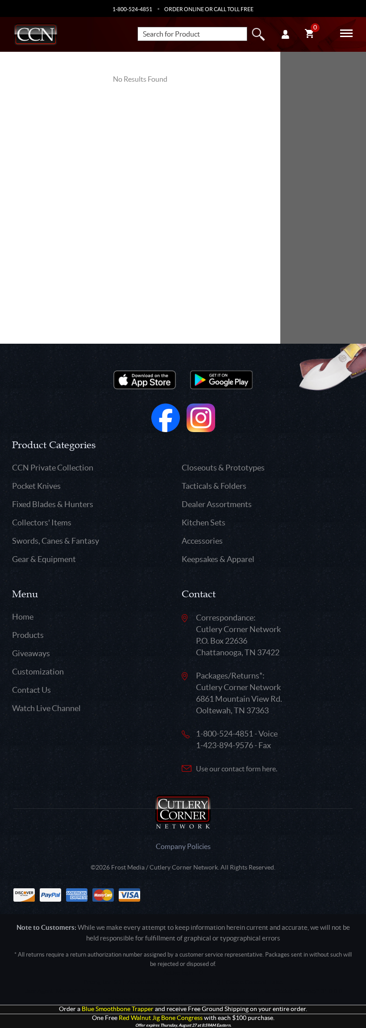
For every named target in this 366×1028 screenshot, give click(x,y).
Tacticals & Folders (214, 486)
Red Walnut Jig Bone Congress (161, 1018)
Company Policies (183, 846)
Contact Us (31, 690)
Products (28, 635)
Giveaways (31, 653)
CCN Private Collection (52, 467)
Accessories (202, 540)
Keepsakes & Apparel (218, 559)
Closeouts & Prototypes (223, 467)
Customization (38, 671)
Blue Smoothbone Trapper (118, 1009)
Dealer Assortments (217, 504)
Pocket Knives (36, 486)
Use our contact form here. (236, 769)
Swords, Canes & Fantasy (55, 540)
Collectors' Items (41, 522)
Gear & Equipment (44, 559)
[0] (309, 35)
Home (22, 616)
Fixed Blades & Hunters (52, 504)
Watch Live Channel (46, 708)
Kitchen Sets (203, 522)
